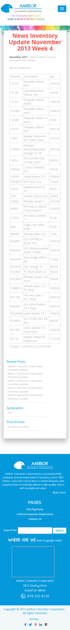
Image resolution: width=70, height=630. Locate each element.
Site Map (34, 619)
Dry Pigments (35, 509)
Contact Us (35, 519)
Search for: (10, 530)
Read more (59, 492)
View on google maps (49, 540)
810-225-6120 (38, 596)
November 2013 (18, 57)
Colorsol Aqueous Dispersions (35, 514)
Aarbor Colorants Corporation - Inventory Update (26, 368)
